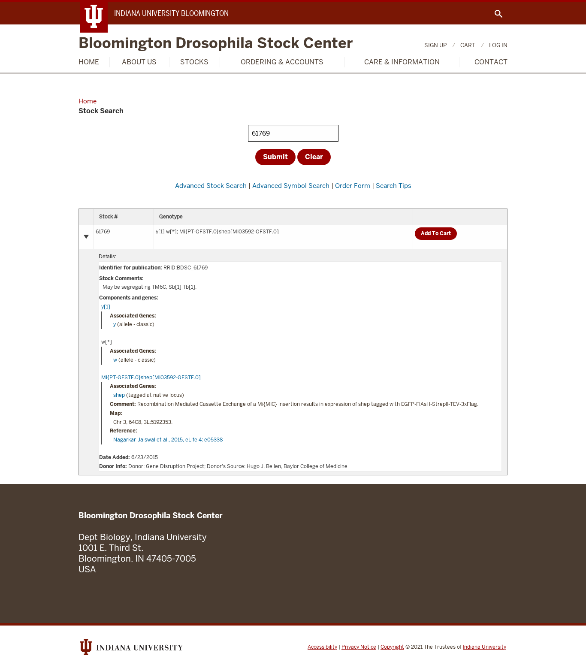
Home (89, 61)
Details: (107, 257)
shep (119, 395)
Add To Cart (436, 233)
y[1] (105, 306)
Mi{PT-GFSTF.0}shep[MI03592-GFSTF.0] (151, 377)
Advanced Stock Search (211, 185)
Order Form (352, 185)
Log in (498, 45)
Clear (314, 156)
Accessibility (322, 647)
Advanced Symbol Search (290, 185)
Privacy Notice (358, 647)
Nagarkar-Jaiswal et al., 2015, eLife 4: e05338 (168, 439)
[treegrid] (293, 342)
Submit (275, 156)
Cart (467, 45)
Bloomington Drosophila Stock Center (216, 43)
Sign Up (435, 45)
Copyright (392, 647)
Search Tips (393, 185)
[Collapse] (86, 236)
